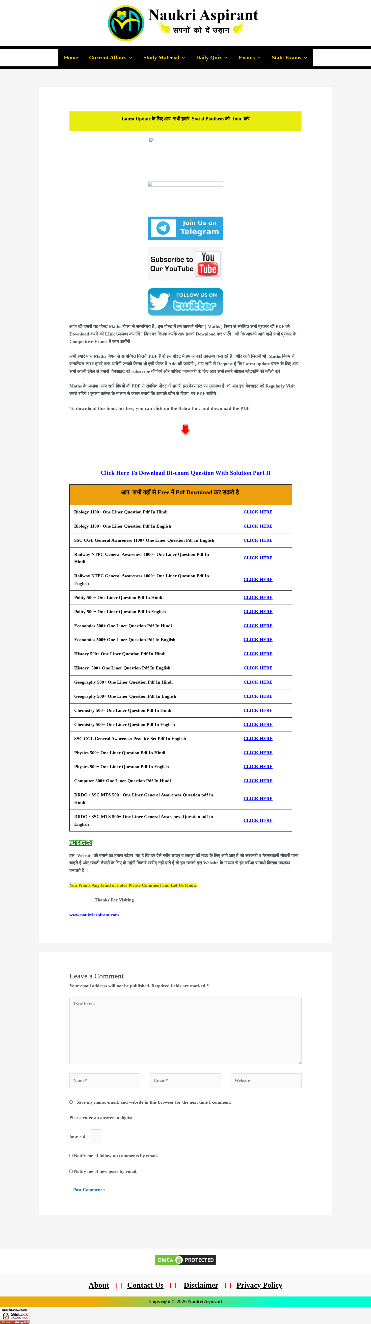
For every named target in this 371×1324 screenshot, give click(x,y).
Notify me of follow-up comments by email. (116, 1155)
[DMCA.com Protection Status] (185, 1259)
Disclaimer (201, 1285)
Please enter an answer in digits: (100, 1117)
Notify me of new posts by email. (106, 1171)
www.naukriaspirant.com (94, 914)
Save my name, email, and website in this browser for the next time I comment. (153, 1102)
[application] (129, 57)
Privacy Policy (259, 1285)
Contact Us (145, 1285)
